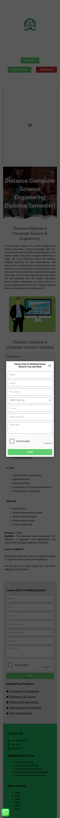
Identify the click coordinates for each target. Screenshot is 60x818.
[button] (49, 365)
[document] (30, 409)
